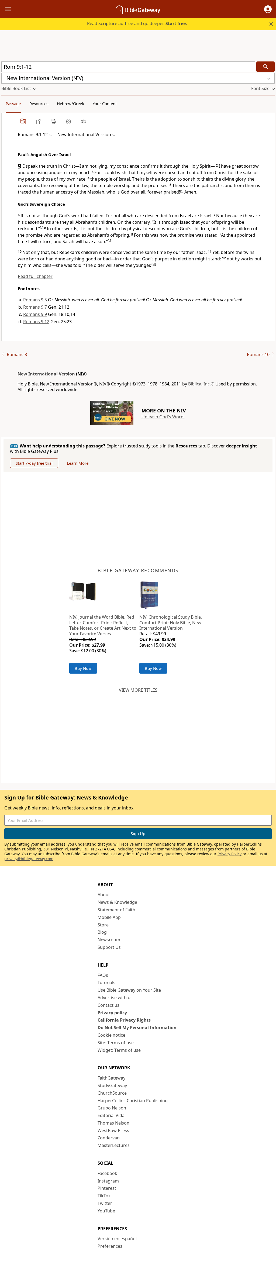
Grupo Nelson (112, 1108)
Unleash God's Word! (163, 417)
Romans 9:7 (35, 307)
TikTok (104, 1196)
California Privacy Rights (124, 1020)
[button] (268, 9)
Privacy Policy (230, 853)
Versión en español (117, 1239)
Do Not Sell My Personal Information (137, 1027)
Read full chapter (35, 276)
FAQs (103, 975)
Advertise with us (115, 998)
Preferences (110, 1246)
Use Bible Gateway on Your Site (129, 990)
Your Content (105, 103)
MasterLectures (114, 1145)
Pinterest (107, 1188)
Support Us (109, 947)
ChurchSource (112, 1093)
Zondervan (109, 1138)
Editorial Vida (111, 1115)
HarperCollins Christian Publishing (133, 1101)
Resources (38, 103)
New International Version (46, 374)
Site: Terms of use (116, 1043)
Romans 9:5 (35, 300)
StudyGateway (112, 1085)
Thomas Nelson (113, 1123)
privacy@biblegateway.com (28, 858)
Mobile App (109, 917)
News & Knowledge (117, 902)
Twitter (105, 1203)
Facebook (107, 1173)
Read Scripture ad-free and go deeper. (137, 23)
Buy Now (83, 668)
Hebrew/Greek (70, 103)
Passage (13, 103)
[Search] (265, 66)
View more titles (138, 690)
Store (103, 925)
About (104, 895)
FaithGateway (111, 1078)
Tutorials (106, 982)
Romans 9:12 (36, 322)
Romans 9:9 (35, 314)
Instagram (108, 1181)
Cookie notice (111, 1035)
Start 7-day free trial (34, 463)
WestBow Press (113, 1130)
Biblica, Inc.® (201, 384)
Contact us (108, 1005)
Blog (102, 932)
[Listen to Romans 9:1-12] (83, 121)
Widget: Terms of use (119, 1050)
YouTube (106, 1211)
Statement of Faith (116, 910)
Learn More (77, 463)
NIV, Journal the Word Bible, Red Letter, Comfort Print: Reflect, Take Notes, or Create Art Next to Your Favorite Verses (102, 625)
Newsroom (109, 940)
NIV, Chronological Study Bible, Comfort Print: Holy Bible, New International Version (170, 622)
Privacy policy (112, 1013)
